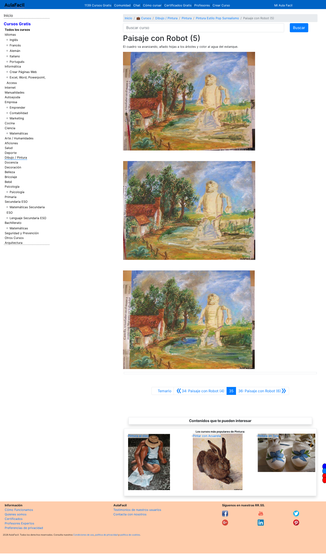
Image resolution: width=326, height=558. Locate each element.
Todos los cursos (17, 29)
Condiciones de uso (83, 534)
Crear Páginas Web (23, 72)
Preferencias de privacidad (24, 528)
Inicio (8, 15)
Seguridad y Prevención (22, 233)
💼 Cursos (143, 18)
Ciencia (10, 128)
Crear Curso (221, 5)
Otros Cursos (14, 238)
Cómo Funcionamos (19, 510)
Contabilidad (19, 113)
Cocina (10, 123)
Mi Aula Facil (283, 5)
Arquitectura (13, 243)
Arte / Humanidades (19, 138)
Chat (136, 5)
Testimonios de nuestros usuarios (137, 510)
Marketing (17, 118)
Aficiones (11, 143)
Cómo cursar (152, 5)
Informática (13, 66)
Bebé (8, 182)
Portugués (17, 62)
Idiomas (10, 34)
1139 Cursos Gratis (98, 5)
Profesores (202, 5)
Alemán (15, 51)
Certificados (13, 519)
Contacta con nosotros (129, 514)
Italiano (15, 56)
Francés (15, 45)
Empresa (11, 102)
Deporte (11, 153)
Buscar (299, 27)
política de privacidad (106, 534)
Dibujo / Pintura (16, 157)
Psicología (12, 186)
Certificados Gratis (177, 5)
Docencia (11, 162)
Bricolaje (11, 177)
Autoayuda (12, 97)
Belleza (10, 172)
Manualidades (14, 92)
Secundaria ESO (16, 201)
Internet (10, 87)
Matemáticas (19, 133)
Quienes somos (15, 514)
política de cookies (130, 534)
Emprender (17, 107)
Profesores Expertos (19, 523)
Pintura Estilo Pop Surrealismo (217, 18)
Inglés (14, 40)
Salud (9, 148)
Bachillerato (13, 223)
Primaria (10, 197)
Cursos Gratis (17, 23)
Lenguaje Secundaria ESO (28, 218)
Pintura (187, 18)
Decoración (13, 167)
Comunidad (122, 5)
